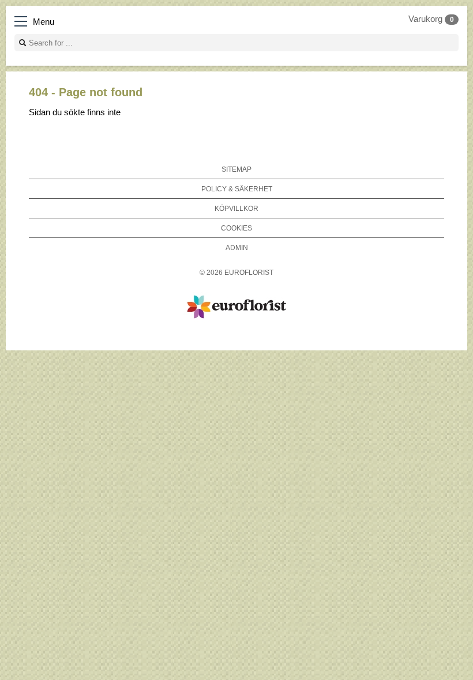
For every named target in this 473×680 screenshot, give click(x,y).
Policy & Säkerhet (236, 188)
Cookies (236, 228)
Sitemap (236, 169)
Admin (237, 247)
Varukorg (431, 19)
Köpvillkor (236, 208)
